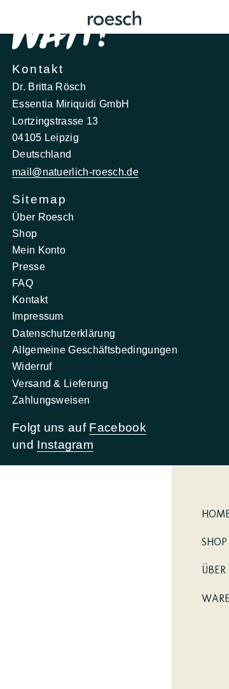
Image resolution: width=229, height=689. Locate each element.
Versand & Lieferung (60, 383)
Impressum (38, 316)
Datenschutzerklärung (64, 333)
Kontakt (30, 299)
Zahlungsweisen (51, 400)
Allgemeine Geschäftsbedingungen (94, 349)
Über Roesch (43, 216)
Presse (28, 266)
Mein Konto (39, 250)
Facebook (117, 427)
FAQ (22, 283)
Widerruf (32, 366)
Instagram (65, 444)
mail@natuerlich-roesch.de (75, 171)
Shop (24, 233)
